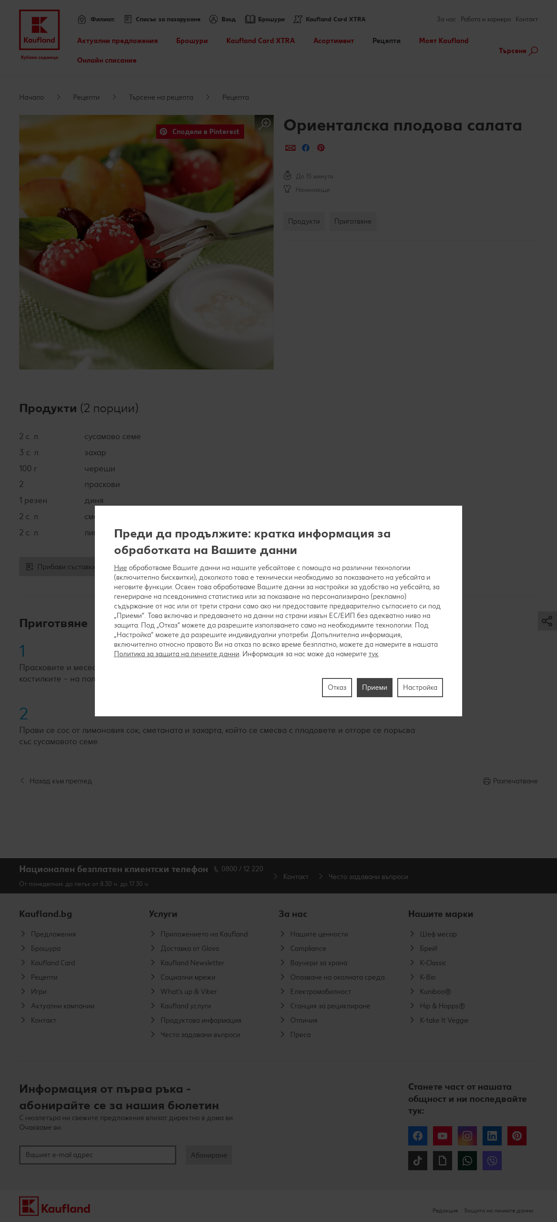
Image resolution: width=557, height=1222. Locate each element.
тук (374, 654)
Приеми (374, 687)
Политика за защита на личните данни (176, 654)
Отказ (337, 687)
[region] (279, 611)
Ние (120, 568)
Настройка (420, 687)
